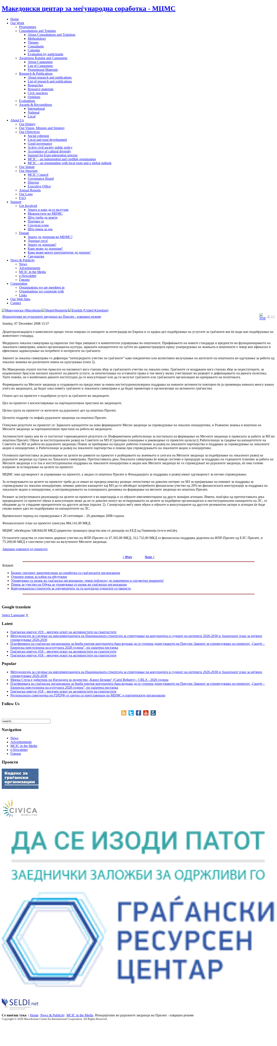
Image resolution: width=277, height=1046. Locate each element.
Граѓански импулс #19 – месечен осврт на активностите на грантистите (63, 632)
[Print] (268, 317)
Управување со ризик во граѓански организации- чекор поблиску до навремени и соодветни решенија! (87, 580)
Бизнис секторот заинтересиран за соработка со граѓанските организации (65, 573)
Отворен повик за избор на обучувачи (39, 577)
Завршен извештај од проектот (24, 549)
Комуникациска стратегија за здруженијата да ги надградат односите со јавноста (71, 588)
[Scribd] (153, 714)
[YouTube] (147, 714)
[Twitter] (132, 714)
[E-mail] (273, 317)
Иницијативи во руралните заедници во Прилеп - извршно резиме (51, 316)
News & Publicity (52, 1015)
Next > (150, 557)
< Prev (127, 557)
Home (34, 1015)
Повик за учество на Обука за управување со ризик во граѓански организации (69, 584)
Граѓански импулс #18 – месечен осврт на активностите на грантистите (63, 651)
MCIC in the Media (79, 1015)
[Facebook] (139, 714)
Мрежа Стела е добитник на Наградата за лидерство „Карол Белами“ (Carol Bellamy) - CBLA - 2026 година (89, 680)
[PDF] (262, 318)
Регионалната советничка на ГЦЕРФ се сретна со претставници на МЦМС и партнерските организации (87, 695)
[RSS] (125, 714)
